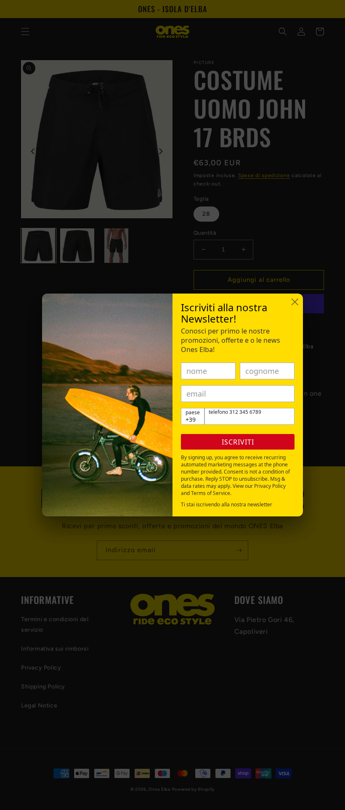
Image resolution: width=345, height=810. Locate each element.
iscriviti (238, 442)
